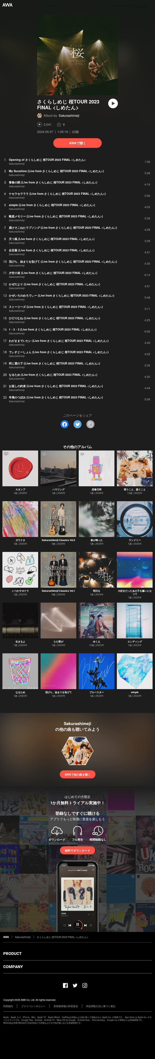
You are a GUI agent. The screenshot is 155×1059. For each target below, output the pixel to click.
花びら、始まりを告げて (58, 692)
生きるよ (20, 641)
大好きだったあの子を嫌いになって (135, 592)
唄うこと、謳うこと (135, 489)
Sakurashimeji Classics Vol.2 (58, 540)
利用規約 (8, 1006)
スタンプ (20, 489)
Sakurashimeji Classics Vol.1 (58, 591)
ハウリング (58, 489)
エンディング (135, 641)
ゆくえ (96, 641)
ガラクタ (20, 540)
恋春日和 (97, 489)
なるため (20, 692)
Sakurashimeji (69, 115)
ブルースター (96, 692)
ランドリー (135, 540)
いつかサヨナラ (20, 591)
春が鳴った (97, 540)
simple (135, 692)
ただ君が (58, 641)
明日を (96, 591)
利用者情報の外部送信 (66, 1006)
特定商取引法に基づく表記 (100, 1006)
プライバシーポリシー (33, 1006)
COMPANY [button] (13, 966)
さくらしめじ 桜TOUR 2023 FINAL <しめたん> (62, 937)
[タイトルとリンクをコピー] (90, 424)
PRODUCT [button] (12, 953)
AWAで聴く (77, 143)
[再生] (113, 103)
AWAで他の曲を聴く (78, 774)
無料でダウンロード (77, 850)
